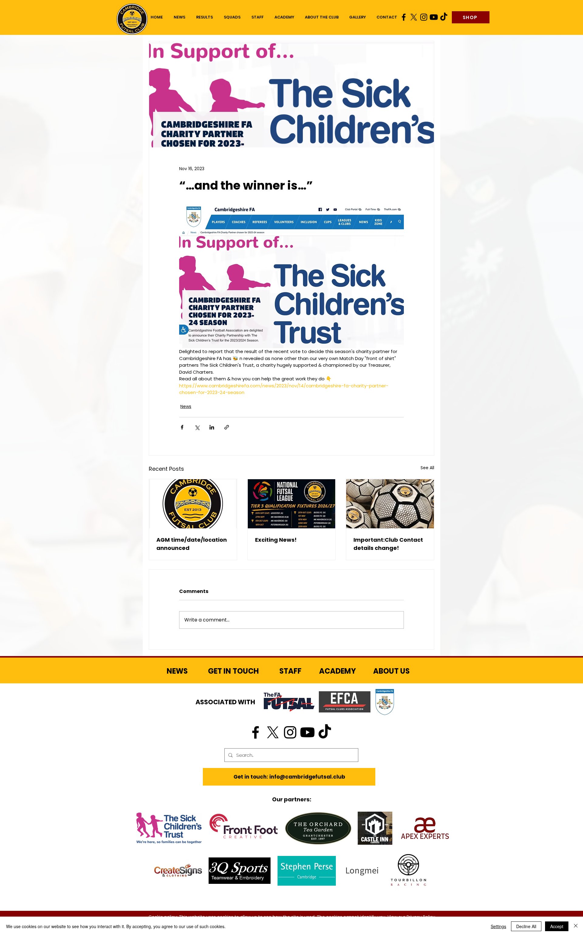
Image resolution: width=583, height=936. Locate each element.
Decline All (526, 926)
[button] (232, 17)
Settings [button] (498, 926)
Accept (556, 926)
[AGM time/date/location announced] (193, 503)
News (185, 406)
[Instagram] (423, 17)
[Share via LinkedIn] (212, 427)
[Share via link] (227, 427)
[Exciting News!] (292, 503)
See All (427, 468)
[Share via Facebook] (182, 427)
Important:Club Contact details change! (388, 544)
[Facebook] (403, 17)
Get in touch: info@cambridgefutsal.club (289, 776)
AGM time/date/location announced (191, 544)
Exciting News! (276, 540)
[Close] (575, 926)
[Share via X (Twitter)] (197, 427)
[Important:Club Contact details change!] (390, 503)
